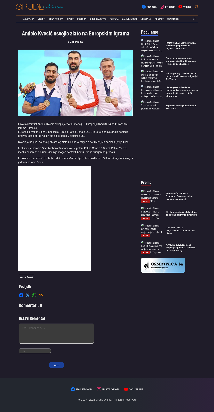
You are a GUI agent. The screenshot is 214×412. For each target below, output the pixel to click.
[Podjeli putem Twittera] (27, 295)
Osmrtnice (173, 19)
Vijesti (41, 19)
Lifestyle (145, 19)
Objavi (56, 365)
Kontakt (159, 19)
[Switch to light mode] (196, 7)
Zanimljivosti (129, 19)
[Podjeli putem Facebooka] (21, 295)
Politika (81, 19)
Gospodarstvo (98, 19)
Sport (70, 19)
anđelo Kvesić (26, 276)
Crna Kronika (56, 19)
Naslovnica (28, 19)
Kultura (114, 19)
